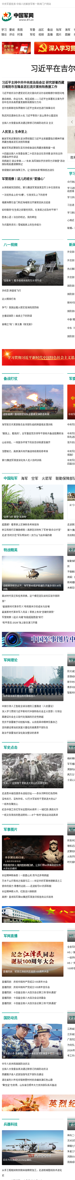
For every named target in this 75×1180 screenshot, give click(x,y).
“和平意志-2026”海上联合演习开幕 (19, 622)
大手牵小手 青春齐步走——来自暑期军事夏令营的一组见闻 (32, 1055)
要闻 (12, 29)
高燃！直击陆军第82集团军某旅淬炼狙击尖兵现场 (27, 896)
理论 (4, 34)
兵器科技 (11, 1124)
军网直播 (11, 935)
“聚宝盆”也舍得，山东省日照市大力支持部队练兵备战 (29, 1085)
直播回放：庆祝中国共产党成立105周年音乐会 (26, 987)
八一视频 (11, 244)
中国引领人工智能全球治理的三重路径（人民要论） (28, 706)
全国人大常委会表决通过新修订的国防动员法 (25, 1068)
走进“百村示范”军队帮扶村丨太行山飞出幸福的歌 (27, 535)
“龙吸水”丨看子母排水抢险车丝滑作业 (22, 280)
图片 (59, 34)
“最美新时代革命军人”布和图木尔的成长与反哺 (26, 606)
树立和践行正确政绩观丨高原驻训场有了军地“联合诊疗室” (31, 529)
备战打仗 (11, 378)
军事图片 (11, 829)
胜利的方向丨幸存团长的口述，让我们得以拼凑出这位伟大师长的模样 (32, 866)
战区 (41, 29)
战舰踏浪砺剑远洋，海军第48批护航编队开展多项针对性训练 (32, 587)
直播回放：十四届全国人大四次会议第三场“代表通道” (29, 1003)
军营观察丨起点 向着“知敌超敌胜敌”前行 (22, 617)
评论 (12, 34)
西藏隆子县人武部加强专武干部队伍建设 (22, 1074)
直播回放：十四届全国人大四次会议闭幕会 (24, 997)
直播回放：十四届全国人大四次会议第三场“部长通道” (29, 992)
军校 (32, 34)
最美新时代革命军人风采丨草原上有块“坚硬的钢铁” (28, 611)
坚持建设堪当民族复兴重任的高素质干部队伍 (25, 727)
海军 (67, 29)
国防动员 (11, 1017)
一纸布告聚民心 (10, 804)
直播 (50, 34)
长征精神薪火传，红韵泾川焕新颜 (19, 891)
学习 (4, 29)
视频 (41, 34)
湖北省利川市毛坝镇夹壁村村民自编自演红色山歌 (27, 1079)
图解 (67, 34)
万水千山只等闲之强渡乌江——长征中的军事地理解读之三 (32, 880)
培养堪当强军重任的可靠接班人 (19, 695)
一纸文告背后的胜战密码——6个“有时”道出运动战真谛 (30, 814)
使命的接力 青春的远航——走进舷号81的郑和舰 (26, 886)
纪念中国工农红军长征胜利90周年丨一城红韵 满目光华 (30, 809)
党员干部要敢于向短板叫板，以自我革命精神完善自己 (29, 722)
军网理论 (11, 659)
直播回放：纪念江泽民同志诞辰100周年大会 (26, 971)
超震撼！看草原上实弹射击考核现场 (20, 524)
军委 (32, 29)
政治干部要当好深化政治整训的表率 (20, 732)
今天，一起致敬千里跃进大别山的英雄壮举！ (26, 783)
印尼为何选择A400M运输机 (17, 1159)
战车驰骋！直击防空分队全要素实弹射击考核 (26, 414)
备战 (50, 29)
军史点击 (11, 747)
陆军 (59, 29)
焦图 (20, 29)
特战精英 (11, 549)
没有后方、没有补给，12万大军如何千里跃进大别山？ (30, 798)
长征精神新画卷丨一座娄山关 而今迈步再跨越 (25, 875)
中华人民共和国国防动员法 (16, 1063)
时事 (20, 34)
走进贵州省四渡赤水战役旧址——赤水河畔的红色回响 (29, 793)
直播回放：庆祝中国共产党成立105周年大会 (25, 981)
